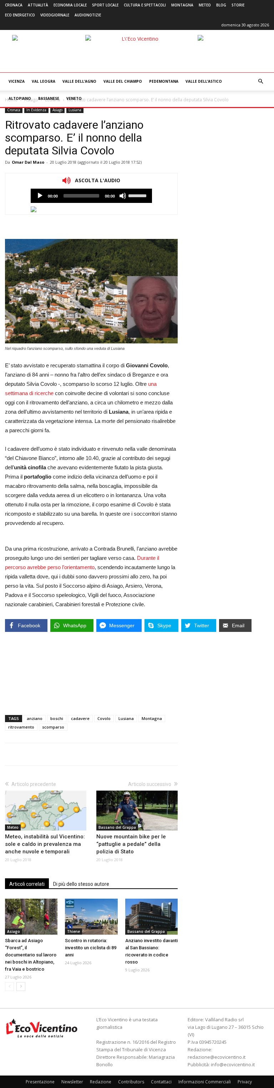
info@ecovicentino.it (233, 1064)
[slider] (138, 195)
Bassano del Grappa (117, 827)
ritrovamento (21, 727)
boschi (56, 718)
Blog (221, 4)
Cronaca (13, 4)
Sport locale (105, 4)
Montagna (182, 4)
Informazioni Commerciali (204, 1082)
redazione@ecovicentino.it (216, 1057)
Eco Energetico (20, 14)
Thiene (73, 931)
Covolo (104, 718)
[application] (91, 196)
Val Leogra (43, 81)
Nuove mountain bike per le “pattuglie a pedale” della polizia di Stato (131, 844)
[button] (260, 81)
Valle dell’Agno (79, 81)
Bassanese (48, 98)
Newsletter (72, 1082)
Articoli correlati (27, 884)
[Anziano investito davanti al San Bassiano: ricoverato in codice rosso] (151, 917)
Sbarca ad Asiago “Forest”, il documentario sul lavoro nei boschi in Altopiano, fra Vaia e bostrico (30, 955)
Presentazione (40, 1082)
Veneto (74, 98)
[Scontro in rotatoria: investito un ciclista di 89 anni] (91, 917)
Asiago (57, 109)
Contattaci (161, 1082)
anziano (34, 718)
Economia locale (70, 4)
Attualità (38, 4)
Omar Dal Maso (28, 162)
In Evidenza (36, 109)
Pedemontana (163, 81)
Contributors (131, 1082)
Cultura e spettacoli (145, 4)
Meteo (205, 4)
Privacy (245, 1082)
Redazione (100, 1082)
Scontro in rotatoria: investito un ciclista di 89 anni (90, 947)
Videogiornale (54, 14)
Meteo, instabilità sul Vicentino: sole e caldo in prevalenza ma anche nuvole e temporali (45, 844)
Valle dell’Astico (204, 81)
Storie (238, 4)
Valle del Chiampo (122, 81)
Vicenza (17, 81)
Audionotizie (88, 14)
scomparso (53, 727)
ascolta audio (40, 195)
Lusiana (74, 109)
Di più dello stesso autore (81, 884)
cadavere (80, 718)
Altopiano (20, 98)
